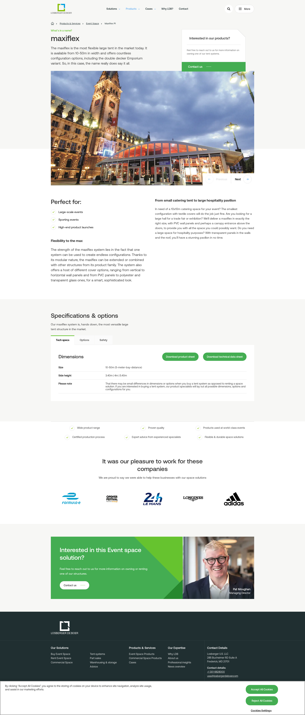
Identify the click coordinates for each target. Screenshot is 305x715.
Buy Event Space (60, 654)
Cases (149, 8)
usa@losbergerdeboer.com (222, 675)
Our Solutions (59, 647)
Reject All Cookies (262, 700)
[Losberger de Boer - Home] (64, 627)
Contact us (195, 66)
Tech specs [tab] (62, 340)
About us (173, 658)
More (247, 8)
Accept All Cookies (262, 689)
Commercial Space (62, 662)
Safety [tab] (103, 340)
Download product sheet (180, 356)
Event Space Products (141, 654)
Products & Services (142, 647)
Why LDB (173, 654)
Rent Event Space (61, 658)
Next (238, 179)
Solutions (112, 8)
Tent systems (97, 654)
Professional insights (179, 662)
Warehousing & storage (103, 662)
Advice (94, 666)
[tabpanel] (152, 373)
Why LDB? (167, 8)
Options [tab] (84, 340)
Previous (221, 179)
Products (131, 8)
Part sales (95, 658)
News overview (176, 666)
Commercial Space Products (145, 658)
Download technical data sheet (225, 356)
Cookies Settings (261, 710)
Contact (183, 8)
